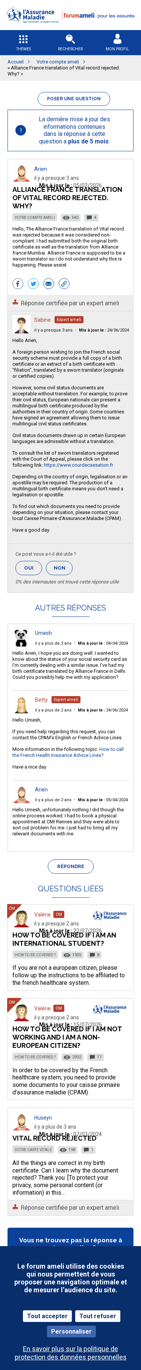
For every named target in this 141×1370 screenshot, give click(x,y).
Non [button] (63, 570)
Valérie (42, 915)
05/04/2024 (103, 799)
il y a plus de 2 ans (53, 643)
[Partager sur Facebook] (17, 284)
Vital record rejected (54, 1138)
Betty (41, 700)
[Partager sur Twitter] (33, 284)
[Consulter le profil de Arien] (21, 179)
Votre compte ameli (35, 218)
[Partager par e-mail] (48, 284)
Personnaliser (71, 1331)
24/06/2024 (104, 330)
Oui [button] (33, 568)
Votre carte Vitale (33, 1150)
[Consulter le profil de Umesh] (21, 644)
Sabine (42, 320)
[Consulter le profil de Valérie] (21, 925)
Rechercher (70, 49)
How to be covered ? (35, 955)
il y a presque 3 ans (53, 330)
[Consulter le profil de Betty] (21, 711)
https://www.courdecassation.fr (78, 465)
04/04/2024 (103, 643)
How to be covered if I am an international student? (64, 939)
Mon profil (117, 49)
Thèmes (23, 49)
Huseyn (43, 1118)
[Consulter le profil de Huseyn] (21, 1128)
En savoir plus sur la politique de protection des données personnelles (71, 1353)
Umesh (43, 633)
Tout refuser (97, 1316)
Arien (40, 169)
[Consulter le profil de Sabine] (21, 331)
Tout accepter (47, 1316)
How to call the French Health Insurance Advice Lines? (68, 752)
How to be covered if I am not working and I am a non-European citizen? (67, 1037)
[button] (70, 27)
